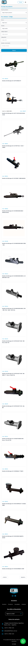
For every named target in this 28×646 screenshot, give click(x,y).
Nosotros (4, 604)
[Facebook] (15, 596)
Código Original (4, 31)
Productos (10, 604)
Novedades (17, 604)
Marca (2, 20)
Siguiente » (23, 577)
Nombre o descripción (5, 43)
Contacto (24, 604)
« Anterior (4, 577)
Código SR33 (3, 37)
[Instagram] (12, 596)
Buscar (14, 50)
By (14, 644)
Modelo (2, 25)
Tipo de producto (4, 9)
